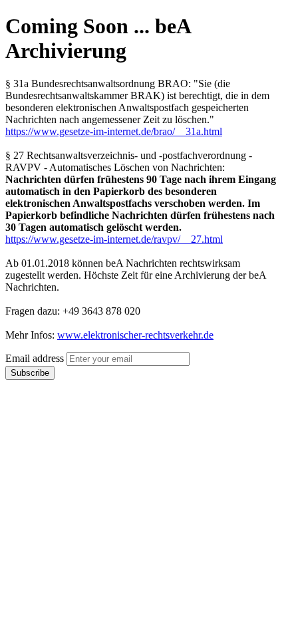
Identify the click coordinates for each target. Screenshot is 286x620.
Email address (34, 358)
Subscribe (30, 373)
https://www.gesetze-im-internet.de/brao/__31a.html (113, 131)
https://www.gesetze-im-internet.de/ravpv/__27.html (114, 239)
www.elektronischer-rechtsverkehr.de (135, 335)
